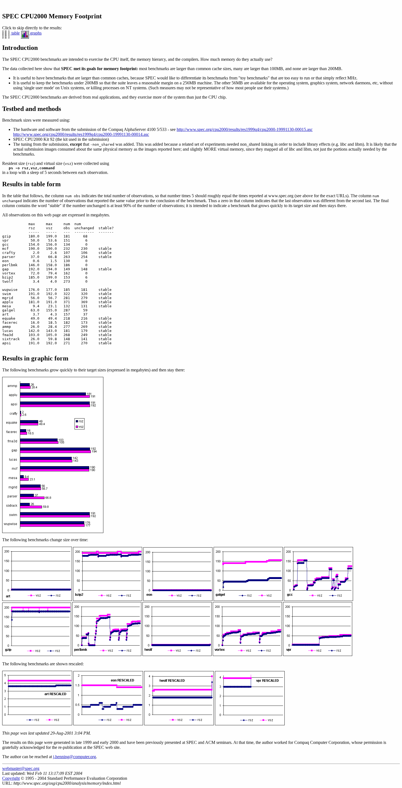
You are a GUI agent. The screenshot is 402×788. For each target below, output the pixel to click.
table (15, 33)
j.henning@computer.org (74, 756)
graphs (35, 33)
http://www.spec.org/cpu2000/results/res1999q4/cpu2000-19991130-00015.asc (245, 129)
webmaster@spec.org (20, 768)
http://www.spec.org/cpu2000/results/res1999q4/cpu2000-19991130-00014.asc (81, 134)
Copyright (11, 778)
